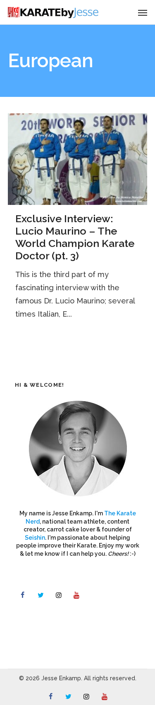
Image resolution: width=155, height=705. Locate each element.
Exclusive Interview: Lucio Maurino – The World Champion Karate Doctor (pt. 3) (74, 237)
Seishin (35, 537)
